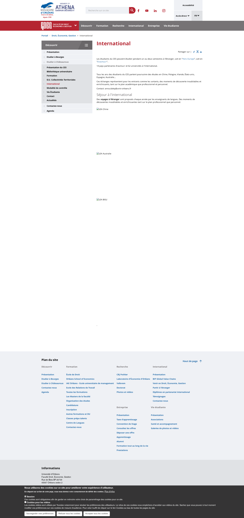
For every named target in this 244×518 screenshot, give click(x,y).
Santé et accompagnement (164, 424)
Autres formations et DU (78, 414)
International (136, 25)
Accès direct (181, 16)
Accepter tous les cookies (96, 513)
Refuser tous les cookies (69, 513)
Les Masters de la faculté (78, 396)
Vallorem (121, 383)
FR (195, 15)
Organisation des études (78, 400)
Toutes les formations (76, 392)
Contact (50, 96)
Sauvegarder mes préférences (40, 513)
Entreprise (154, 25)
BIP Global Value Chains (164, 379)
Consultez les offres (126, 428)
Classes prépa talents (76, 418)
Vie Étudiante (53, 92)
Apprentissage (124, 437)
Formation (102, 25)
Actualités (51, 100)
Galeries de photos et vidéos (165, 428)
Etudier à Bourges (55, 57)
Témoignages (159, 396)
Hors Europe (188, 58)
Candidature (72, 405)
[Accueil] (47, 8)
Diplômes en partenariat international (171, 392)
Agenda (50, 110)
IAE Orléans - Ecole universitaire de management (90, 383)
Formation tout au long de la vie (132, 445)
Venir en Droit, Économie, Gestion (169, 383)
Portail (45, 35)
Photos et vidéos (125, 392)
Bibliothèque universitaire (59, 72)
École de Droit (73, 374)
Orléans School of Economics (80, 379)
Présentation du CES (57, 67)
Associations (157, 419)
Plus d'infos (109, 491)
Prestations (122, 450)
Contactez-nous (54, 106)
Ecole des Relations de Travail (80, 387)
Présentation (53, 52)
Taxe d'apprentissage (127, 419)
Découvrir (86, 25)
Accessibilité (188, 5)
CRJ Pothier (122, 374)
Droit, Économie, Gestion (64, 35)
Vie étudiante (171, 25)
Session (31, 496)
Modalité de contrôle (57, 88)
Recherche (118, 25)
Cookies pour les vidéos (38, 502)
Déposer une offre (125, 432)
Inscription (71, 409)
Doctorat (121, 387)
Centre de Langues (75, 422)
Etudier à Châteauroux (58, 62)
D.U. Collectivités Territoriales (61, 80)
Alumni (120, 441)
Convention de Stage (127, 424)
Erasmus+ (102, 61)
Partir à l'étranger (161, 387)
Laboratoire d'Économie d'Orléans (133, 379)
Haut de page (190, 361)
